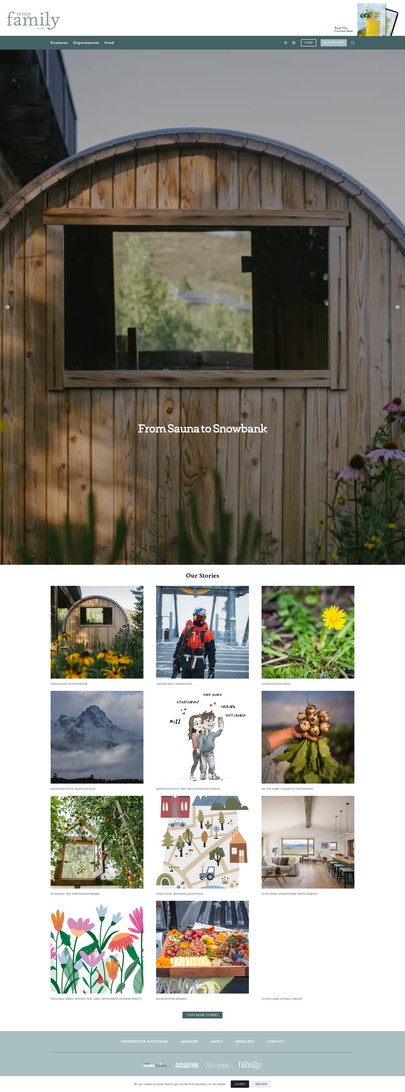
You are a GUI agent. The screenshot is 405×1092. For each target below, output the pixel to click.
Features (59, 42)
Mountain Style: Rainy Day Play (73, 1037)
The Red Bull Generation (174, 932)
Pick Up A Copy (334, 42)
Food (109, 42)
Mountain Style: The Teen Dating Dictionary (188, 1037)
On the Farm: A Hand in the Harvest (287, 1037)
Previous (7, 432)
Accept (240, 1084)
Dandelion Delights (276, 932)
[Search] (352, 42)
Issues (309, 42)
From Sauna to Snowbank (202, 428)
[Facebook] (285, 42)
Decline (261, 1084)
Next (398, 432)
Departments (86, 42)
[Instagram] (293, 42)
